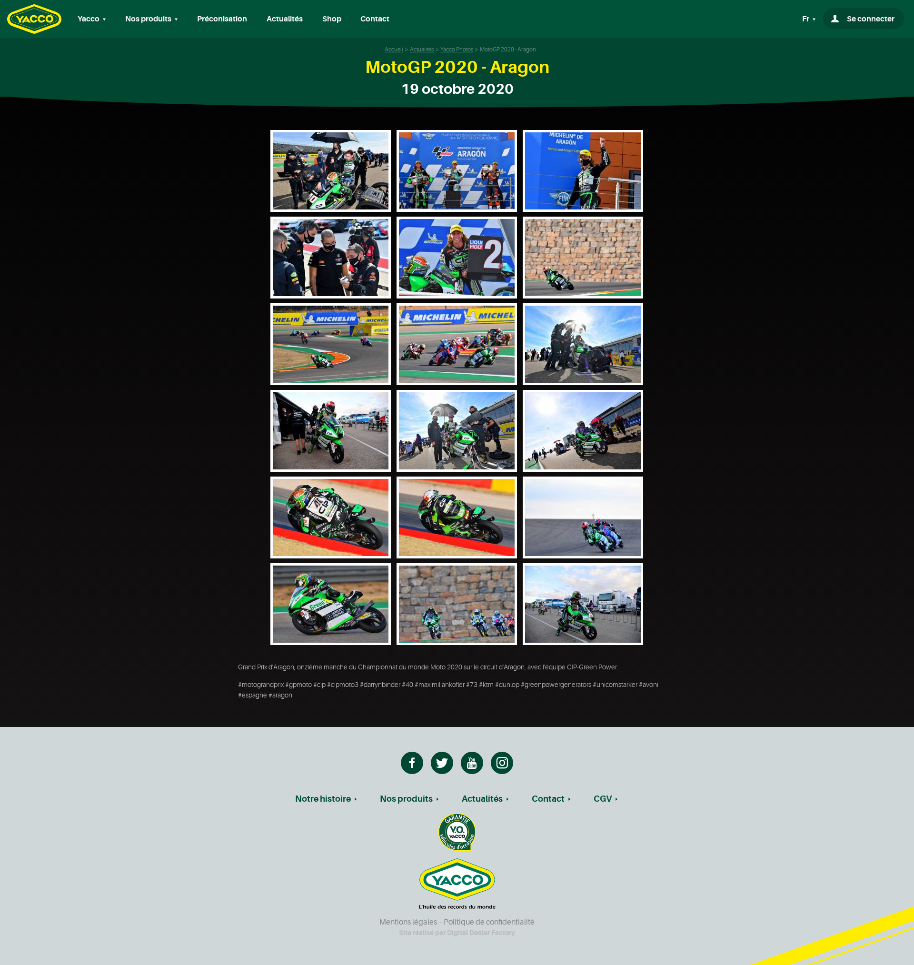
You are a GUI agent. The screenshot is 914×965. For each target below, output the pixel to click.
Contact (374, 19)
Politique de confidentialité (489, 922)
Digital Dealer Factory (481, 932)
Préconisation (222, 19)
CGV (603, 799)
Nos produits (406, 799)
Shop (331, 19)
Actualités (285, 19)
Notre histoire (323, 799)
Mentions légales (408, 922)
